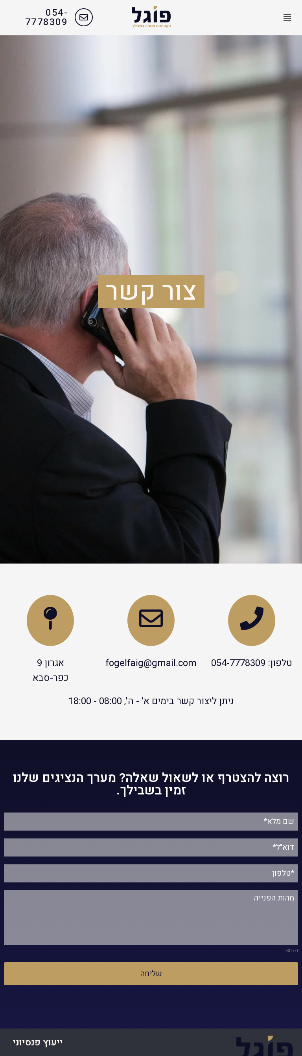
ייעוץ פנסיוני (38, 1042)
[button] (287, 17)
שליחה (151, 973)
